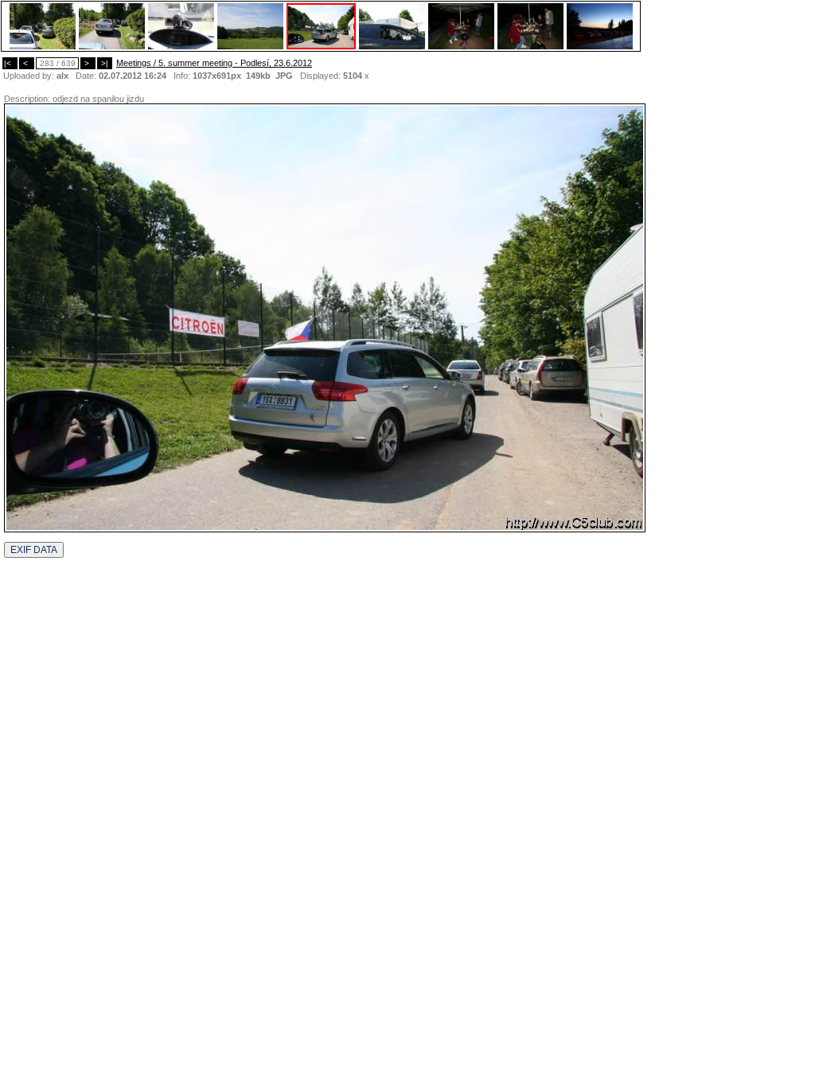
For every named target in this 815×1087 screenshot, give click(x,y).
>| (105, 63)
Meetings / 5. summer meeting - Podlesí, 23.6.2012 (214, 63)
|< (10, 63)
